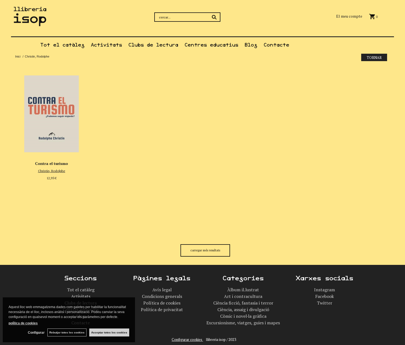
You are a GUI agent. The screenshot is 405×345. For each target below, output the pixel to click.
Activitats (106, 45)
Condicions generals (162, 296)
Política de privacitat (162, 309)
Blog (251, 45)
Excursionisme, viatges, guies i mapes (243, 323)
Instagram (324, 290)
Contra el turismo (51, 163)
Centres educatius (211, 45)
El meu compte (349, 16)
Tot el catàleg (62, 45)
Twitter (324, 303)
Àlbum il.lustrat (243, 290)
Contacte (276, 45)
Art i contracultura (243, 296)
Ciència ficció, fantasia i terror (243, 303)
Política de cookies (161, 303)
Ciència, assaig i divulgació (243, 309)
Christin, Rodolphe (51, 171)
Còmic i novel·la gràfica (243, 316)
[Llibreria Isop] (30, 23)
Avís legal (162, 290)
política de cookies (23, 323)
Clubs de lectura (153, 45)
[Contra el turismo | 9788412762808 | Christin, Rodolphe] (51, 112)
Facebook (324, 296)
